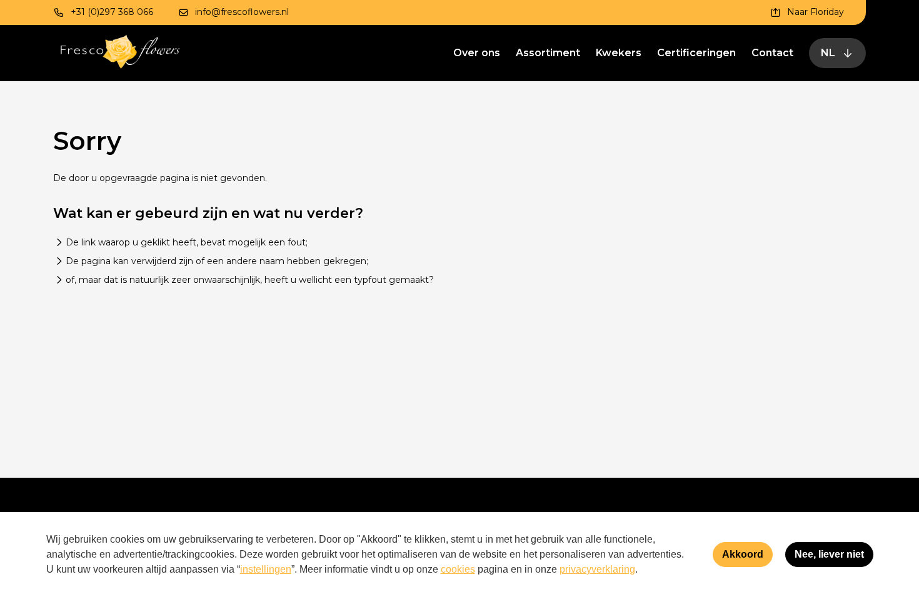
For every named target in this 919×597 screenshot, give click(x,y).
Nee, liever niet (829, 554)
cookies (458, 569)
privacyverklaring (597, 569)
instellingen (265, 569)
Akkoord (742, 554)
